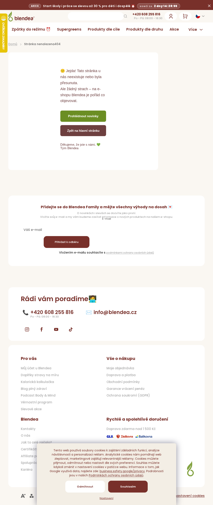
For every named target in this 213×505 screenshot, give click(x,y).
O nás (25, 436)
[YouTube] (56, 329)
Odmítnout (84, 487)
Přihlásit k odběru (66, 242)
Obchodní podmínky (121, 382)
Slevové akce (31, 409)
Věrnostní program (36, 402)
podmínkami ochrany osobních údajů (128, 252)
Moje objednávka (119, 368)
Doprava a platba (119, 375)
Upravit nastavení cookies (180, 496)
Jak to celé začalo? (36, 442)
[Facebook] (41, 329)
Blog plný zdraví (34, 389)
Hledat (122, 16)
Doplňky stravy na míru (40, 375)
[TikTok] (70, 329)
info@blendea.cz (115, 312)
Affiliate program (35, 456)
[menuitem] (31, 29)
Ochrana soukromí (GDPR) (127, 395)
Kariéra (26, 470)
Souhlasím (126, 487)
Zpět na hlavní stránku (83, 130)
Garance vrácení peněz (124, 389)
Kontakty (28, 429)
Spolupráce (30, 463)
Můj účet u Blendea (36, 368)
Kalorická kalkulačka (37, 382)
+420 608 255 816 (143, 14)
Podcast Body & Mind (38, 395)
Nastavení (105, 498)
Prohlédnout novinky (83, 116)
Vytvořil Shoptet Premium (31, 496)
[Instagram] (27, 329)
